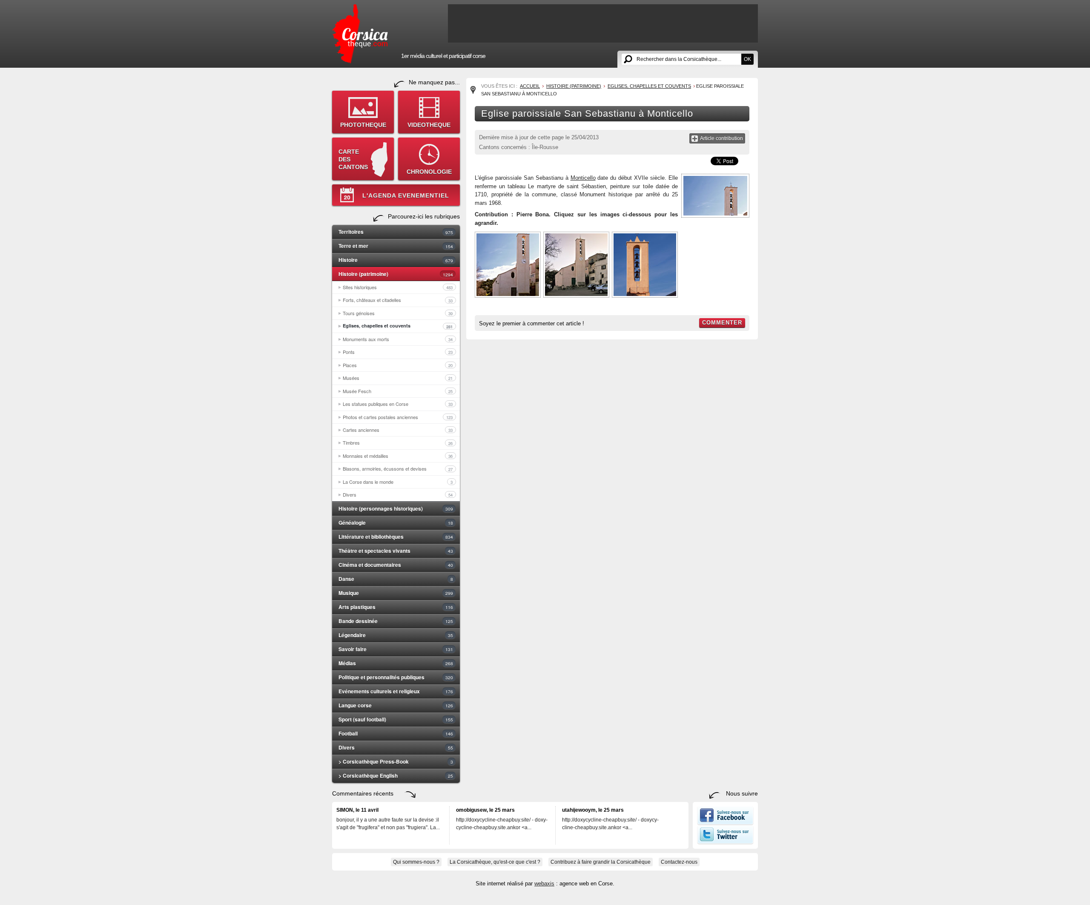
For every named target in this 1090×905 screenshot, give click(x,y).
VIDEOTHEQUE (428, 124)
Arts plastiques (395, 607)
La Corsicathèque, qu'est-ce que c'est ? (495, 862)
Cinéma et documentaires (395, 565)
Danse (395, 579)
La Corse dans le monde (398, 481)
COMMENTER (722, 322)
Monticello (583, 178)
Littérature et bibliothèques (395, 536)
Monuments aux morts (398, 339)
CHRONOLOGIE (429, 171)
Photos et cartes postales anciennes (398, 417)
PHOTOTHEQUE (363, 124)
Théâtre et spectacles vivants (395, 550)
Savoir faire (395, 649)
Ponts (398, 351)
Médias (395, 663)
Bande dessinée (395, 621)
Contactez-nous (679, 862)
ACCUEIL (530, 86)
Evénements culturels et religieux (395, 691)
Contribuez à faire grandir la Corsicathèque (601, 862)
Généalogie (395, 522)
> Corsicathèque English (395, 775)
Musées (398, 377)
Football (395, 733)
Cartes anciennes (398, 429)
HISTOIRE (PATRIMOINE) (573, 86)
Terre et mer (395, 246)
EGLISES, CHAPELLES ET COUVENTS (649, 86)
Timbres (398, 442)
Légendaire (395, 635)
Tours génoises (398, 313)
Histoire (395, 260)
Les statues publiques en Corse (398, 403)
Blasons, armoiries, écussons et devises (398, 468)
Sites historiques (398, 287)
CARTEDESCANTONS (353, 159)
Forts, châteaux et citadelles (398, 299)
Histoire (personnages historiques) (395, 508)
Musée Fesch (398, 391)
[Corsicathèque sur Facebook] (725, 823)
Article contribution (721, 138)
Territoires (395, 232)
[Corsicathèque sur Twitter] (725, 842)
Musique (395, 593)
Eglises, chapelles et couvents (398, 325)
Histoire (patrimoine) (395, 274)
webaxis (544, 883)
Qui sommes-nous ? (416, 862)
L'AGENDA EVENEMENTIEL (405, 195)
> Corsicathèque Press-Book (395, 761)
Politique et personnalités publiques (395, 677)
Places (398, 365)
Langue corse (395, 705)
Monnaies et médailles (398, 455)
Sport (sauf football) (395, 719)
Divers (398, 494)
